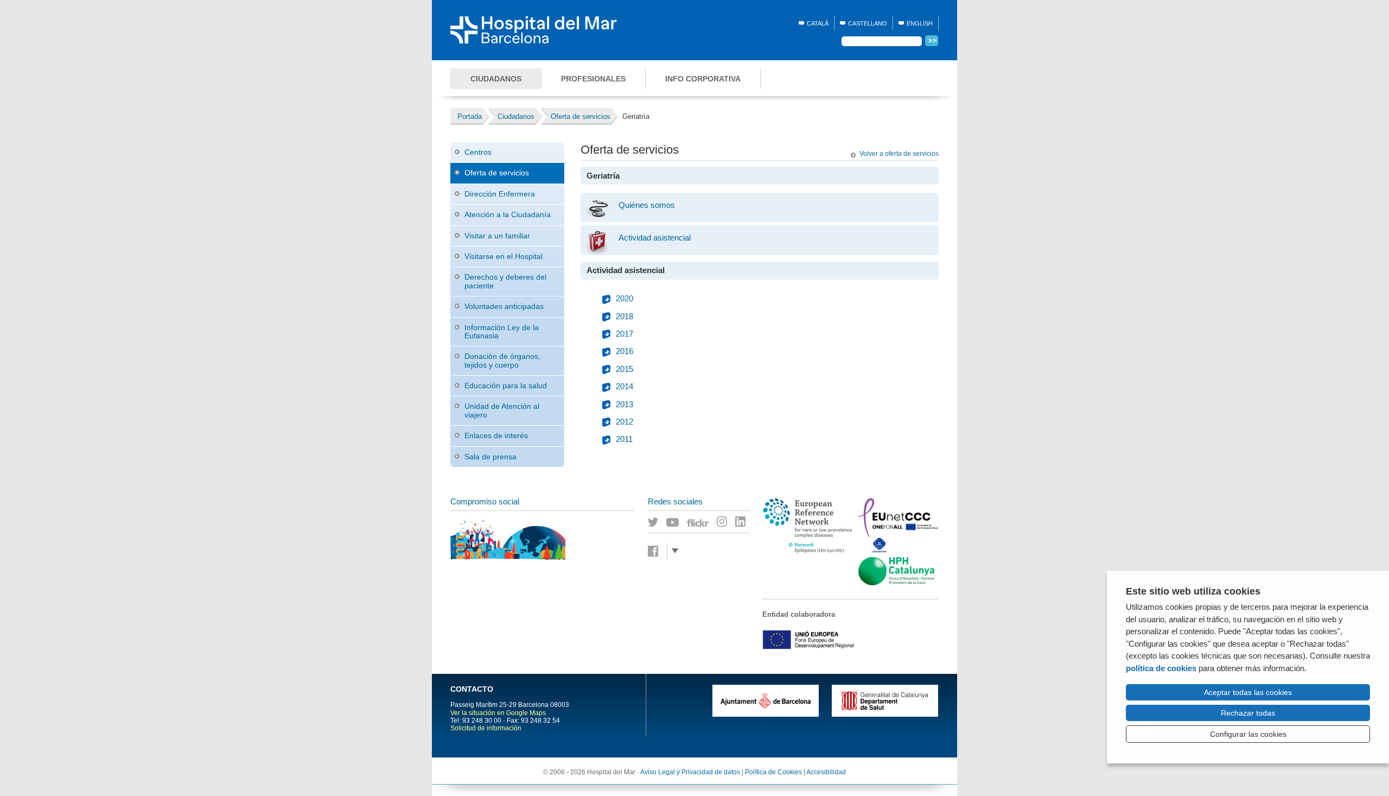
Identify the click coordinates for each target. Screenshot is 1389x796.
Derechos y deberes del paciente (505, 281)
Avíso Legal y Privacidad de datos (690, 772)
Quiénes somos (647, 205)
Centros (478, 152)
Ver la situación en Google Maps (498, 713)
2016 (624, 351)
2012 (624, 422)
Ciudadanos (495, 78)
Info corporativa (703, 78)
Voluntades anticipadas (504, 306)
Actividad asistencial (655, 237)
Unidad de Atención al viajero (501, 410)
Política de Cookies (773, 772)
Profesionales (593, 78)
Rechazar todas (1248, 713)
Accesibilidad (826, 772)
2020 (624, 298)
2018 (624, 316)
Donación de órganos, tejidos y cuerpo (502, 360)
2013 (624, 404)
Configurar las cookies (1248, 734)
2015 (624, 369)
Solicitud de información (485, 728)
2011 (624, 439)
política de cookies (1161, 668)
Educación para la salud (505, 385)
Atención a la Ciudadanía (507, 214)
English (920, 23)
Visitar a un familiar (497, 235)
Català (818, 23)
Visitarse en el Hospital (503, 256)
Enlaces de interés (496, 435)
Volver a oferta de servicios (899, 153)
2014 (624, 386)
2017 (624, 334)
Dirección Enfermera (499, 193)
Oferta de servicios (496, 172)
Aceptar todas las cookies (1248, 692)
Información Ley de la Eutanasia (501, 331)
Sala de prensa (490, 456)
